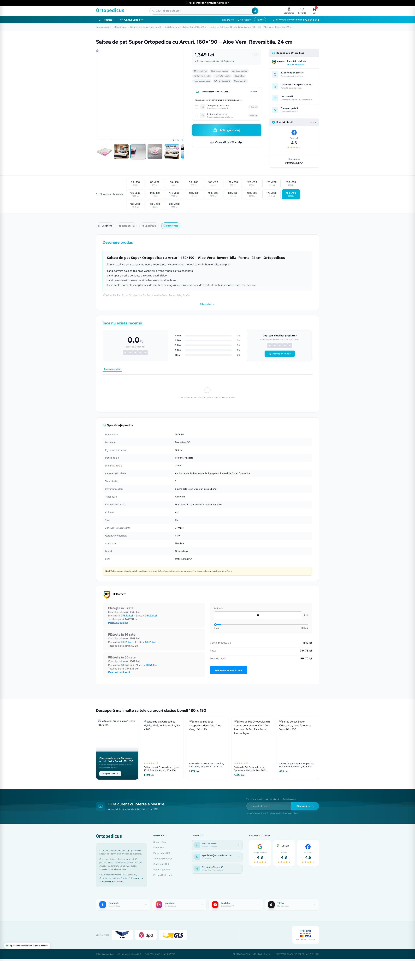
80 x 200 (155, 183)
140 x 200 (174, 194)
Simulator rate (170, 225)
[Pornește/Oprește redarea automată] (182, 140)
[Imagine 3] (138, 151)
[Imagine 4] (155, 151)
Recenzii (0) (128, 225)
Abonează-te (303, 806)
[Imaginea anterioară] (96, 151)
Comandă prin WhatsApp (229, 142)
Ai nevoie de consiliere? (297, 19)
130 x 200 (135, 194)
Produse (107, 19)
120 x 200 (272, 183)
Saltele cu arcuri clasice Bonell (145, 27)
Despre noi (228, 19)
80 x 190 (135, 183)
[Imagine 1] (104, 151)
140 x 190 (155, 194)
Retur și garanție (161, 869)
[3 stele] (279, 345)
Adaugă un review (281, 353)
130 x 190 (291, 183)
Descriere (107, 225)
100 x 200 (233, 183)
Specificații (151, 225)
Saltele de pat (119, 27)
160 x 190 (232, 194)
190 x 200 (155, 205)
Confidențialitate (161, 864)
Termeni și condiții (162, 858)
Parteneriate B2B (162, 853)
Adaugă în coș (229, 130)
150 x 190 (194, 194)
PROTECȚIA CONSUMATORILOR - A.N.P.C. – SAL (297, 954)
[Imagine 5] (172, 151)
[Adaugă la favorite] (255, 55)
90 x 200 (193, 183)
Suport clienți (160, 842)
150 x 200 (213, 194)
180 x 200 (135, 205)
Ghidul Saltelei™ (133, 19)
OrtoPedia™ (244, 19)
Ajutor (260, 19)
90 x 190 (174, 183)
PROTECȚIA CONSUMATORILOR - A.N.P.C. (252, 954)
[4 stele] (284, 345)
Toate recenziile (112, 369)
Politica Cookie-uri (162, 875)
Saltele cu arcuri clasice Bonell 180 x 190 (185, 27)
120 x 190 (252, 183)
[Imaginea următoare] (183, 151)
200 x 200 (174, 205)
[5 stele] (289, 345)
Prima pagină (102, 27)
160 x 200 (252, 194)
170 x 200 (272, 194)
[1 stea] (269, 345)
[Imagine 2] (121, 151)
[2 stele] (274, 345)
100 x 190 (213, 183)
